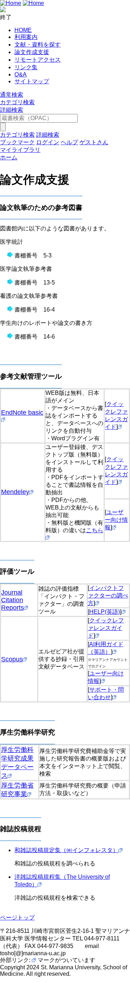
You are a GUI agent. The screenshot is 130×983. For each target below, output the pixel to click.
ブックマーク (17, 142)
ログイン (47, 142)
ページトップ (17, 917)
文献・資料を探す (37, 44)
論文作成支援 (31, 52)
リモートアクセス (37, 60)
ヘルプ (69, 142)
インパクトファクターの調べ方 (108, 595)
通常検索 (11, 95)
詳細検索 (11, 110)
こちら (94, 530)
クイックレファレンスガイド (106, 628)
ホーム (8, 157)
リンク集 (26, 67)
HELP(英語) (104, 612)
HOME (23, 30)
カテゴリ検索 (17, 102)
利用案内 (26, 37)
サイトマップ (31, 81)
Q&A (20, 74)
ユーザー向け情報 (116, 519)
